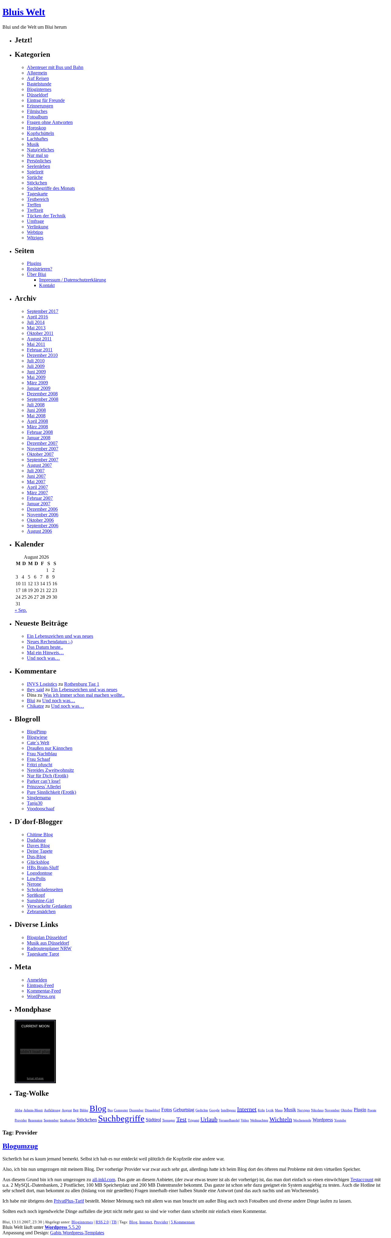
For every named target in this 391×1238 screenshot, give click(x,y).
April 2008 (37, 421)
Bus (110, 1110)
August (67, 1110)
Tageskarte (37, 193)
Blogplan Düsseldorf (47, 937)
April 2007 (37, 487)
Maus (279, 1110)
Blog (98, 1108)
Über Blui (36, 274)
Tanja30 (34, 803)
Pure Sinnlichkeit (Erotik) (51, 792)
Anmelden (37, 979)
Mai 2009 (36, 377)
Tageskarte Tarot (43, 954)
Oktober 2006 (40, 520)
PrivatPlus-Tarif (69, 1201)
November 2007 (42, 448)
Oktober (347, 1110)
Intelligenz (228, 1110)
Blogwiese (37, 737)
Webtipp (35, 232)
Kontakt (47, 285)
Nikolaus (317, 1110)
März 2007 (37, 492)
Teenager (168, 1120)
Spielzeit (35, 171)
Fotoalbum (37, 116)
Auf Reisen (38, 78)
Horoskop (36, 127)
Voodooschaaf (40, 808)
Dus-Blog (36, 856)
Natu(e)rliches (40, 149)
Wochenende (302, 1120)
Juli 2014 (36, 322)
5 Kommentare (183, 1222)
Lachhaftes (37, 138)
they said (35, 689)
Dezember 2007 (42, 443)
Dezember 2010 (42, 355)
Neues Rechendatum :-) (49, 641)
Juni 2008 (36, 410)
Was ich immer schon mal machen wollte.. (84, 695)
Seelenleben (38, 166)
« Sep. (21, 610)
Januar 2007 (38, 503)
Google (214, 1110)
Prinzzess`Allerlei (44, 786)
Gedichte (202, 1110)
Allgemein (37, 72)
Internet (247, 1109)
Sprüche (35, 177)
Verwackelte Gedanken (49, 906)
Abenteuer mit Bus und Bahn (55, 67)
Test (181, 1119)
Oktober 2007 (40, 454)
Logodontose (39, 873)
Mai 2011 (36, 344)
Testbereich (38, 199)
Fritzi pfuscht (39, 764)
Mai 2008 (36, 415)
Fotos (166, 1110)
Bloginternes (39, 89)
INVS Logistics (42, 684)
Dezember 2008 (42, 393)
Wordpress (322, 1120)
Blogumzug (20, 1146)
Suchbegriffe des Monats (51, 188)
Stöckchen (37, 182)
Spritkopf (36, 895)
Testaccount (361, 1179)
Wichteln (280, 1119)
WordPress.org (41, 996)
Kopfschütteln (40, 133)
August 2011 (39, 338)
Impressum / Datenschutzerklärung (72, 279)
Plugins (34, 263)
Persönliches (39, 160)
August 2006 (39, 531)
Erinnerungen (40, 105)
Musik (33, 144)
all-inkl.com (103, 1179)
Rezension (35, 1120)
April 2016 (37, 316)
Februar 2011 (40, 349)
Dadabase (36, 840)
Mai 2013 (36, 327)
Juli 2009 (36, 366)
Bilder (84, 1110)
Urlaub (208, 1119)
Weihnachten (259, 1120)
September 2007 (42, 459)
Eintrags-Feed (40, 985)
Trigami (193, 1120)
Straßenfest (67, 1120)
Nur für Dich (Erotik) (47, 775)
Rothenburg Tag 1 (81, 684)
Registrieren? (39, 268)
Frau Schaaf (38, 759)
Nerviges (303, 1110)
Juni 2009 (36, 371)
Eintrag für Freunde (46, 100)
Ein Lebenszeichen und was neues (60, 636)
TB (114, 1222)
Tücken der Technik (46, 215)
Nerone (34, 884)
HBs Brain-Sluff (43, 867)
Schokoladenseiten (45, 889)
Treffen (34, 204)
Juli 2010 (36, 360)
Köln (261, 1110)
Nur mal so (37, 155)
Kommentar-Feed (44, 990)
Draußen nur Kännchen (49, 748)
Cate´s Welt (38, 742)
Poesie (371, 1110)
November (332, 1110)
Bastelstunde (39, 83)
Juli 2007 (36, 470)
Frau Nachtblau (42, 753)
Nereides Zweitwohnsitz (50, 770)
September (51, 1120)
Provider (21, 1120)
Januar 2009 (38, 388)
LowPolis (36, 878)
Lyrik (270, 1110)
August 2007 (39, 465)
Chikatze (35, 706)
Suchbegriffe (121, 1118)
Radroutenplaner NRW (49, 948)
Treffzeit (35, 210)
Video (245, 1120)
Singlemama (39, 797)
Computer (121, 1110)
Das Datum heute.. (45, 647)
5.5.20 (63, 1227)
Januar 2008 (38, 437)
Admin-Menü (33, 1110)
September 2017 (42, 311)
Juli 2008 (36, 404)
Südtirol (153, 1120)
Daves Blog (38, 845)
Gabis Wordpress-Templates (77, 1232)
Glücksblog (38, 862)
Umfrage (35, 221)
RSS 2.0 (102, 1222)
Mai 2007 (36, 481)
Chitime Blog (40, 834)
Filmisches (37, 111)
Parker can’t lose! (43, 781)
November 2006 (42, 514)
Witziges (35, 237)
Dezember (136, 1110)
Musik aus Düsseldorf (48, 943)
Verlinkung (37, 226)
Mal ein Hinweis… (45, 652)
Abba (18, 1110)
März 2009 (37, 382)
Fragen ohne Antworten (50, 122)
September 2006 (42, 525)
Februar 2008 (40, 432)
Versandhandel (229, 1120)
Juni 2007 (36, 476)
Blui (31, 700)
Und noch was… (43, 658)
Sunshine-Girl (40, 900)
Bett (76, 1110)
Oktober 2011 (40, 333)
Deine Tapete (40, 851)
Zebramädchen (41, 911)
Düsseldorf (37, 94)
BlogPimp (36, 731)
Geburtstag (183, 1110)
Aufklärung (52, 1110)
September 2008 (42, 399)
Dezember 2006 (42, 509)
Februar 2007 (40, 498)
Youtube (340, 1120)
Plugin (360, 1110)
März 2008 (37, 426)
